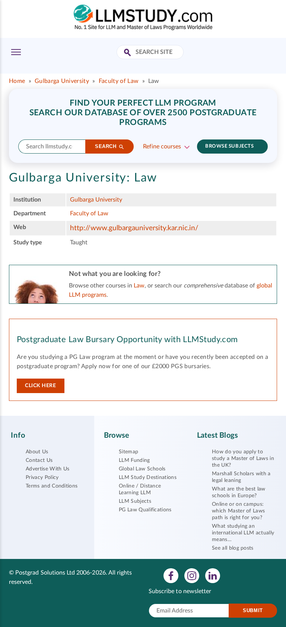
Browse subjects (229, 146)
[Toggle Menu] (16, 52)
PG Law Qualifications (145, 509)
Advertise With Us (47, 469)
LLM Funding (134, 460)
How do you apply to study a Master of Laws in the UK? (243, 458)
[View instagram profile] (191, 575)
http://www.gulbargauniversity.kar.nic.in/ (134, 228)
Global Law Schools (142, 469)
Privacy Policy (42, 477)
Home (17, 81)
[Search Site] (128, 53)
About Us (37, 451)
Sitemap (128, 451)
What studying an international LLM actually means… (243, 533)
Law (139, 286)
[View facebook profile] (170, 575)
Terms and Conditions (51, 486)
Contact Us (39, 460)
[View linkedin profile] (212, 575)
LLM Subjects (135, 501)
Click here (40, 385)
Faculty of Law (119, 81)
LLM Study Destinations (148, 477)
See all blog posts (233, 548)
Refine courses (162, 146)
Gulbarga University (62, 81)
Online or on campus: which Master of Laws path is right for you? (238, 511)
